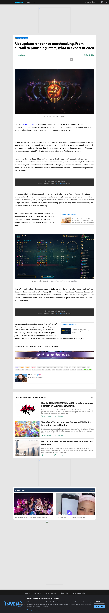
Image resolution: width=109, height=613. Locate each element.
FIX (58, 367)
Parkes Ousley (32, 374)
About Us (27, 593)
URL (71, 60)
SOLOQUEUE (66, 369)
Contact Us (37, 593)
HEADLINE (27, 367)
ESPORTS (22, 367)
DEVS (55, 367)
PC (30, 369)
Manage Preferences (33, 610)
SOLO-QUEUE (59, 369)
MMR (23, 369)
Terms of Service (51, 593)
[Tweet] (37, 59)
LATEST (28, 2)
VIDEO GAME (73, 369)
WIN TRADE (79, 369)
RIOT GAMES (48, 369)
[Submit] (54, 59)
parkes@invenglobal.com (35, 377)
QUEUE (33, 369)
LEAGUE (73, 367)
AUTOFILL (39, 367)
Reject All (99, 602)
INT (69, 367)
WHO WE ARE (18, 2)
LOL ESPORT (17, 369)
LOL (88, 367)
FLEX (62, 367)
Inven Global (7, 2)
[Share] (46, 59)
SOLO (53, 369)
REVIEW (16, 367)
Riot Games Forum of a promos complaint (62, 281)
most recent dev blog (28, 124)
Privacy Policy (64, 593)
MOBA (27, 369)
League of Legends (88, 369)
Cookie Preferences (61, 183)
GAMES (66, 367)
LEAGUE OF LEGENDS (81, 367)
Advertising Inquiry (79, 593)
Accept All (99, 606)
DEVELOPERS (49, 367)
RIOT (43, 369)
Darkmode (88, 2)
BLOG (44, 367)
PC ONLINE (33, 367)
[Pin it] (63, 59)
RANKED (38, 369)
